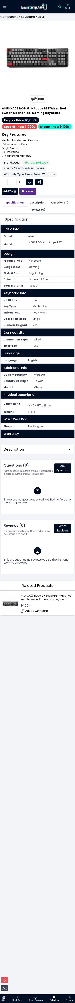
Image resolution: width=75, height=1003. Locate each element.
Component (9, 17)
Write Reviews (62, 528)
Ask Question (62, 468)
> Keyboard (26, 17)
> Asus (40, 17)
